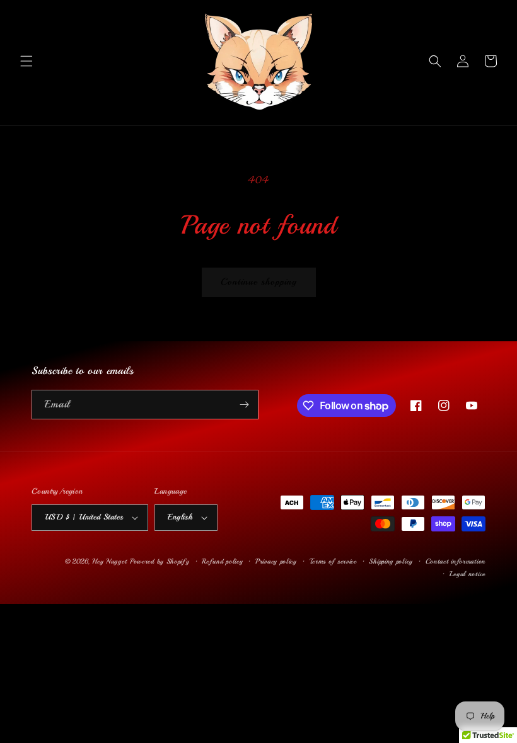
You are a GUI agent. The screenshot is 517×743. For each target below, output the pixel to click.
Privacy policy (276, 561)
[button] (26, 61)
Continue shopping (259, 282)
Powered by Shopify (160, 561)
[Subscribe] (244, 404)
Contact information (455, 561)
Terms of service (333, 561)
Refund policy (222, 561)
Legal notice (467, 574)
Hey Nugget (109, 561)
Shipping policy (391, 561)
